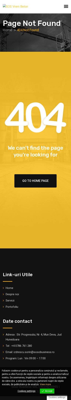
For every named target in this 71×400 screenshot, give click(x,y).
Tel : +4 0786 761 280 (19, 346)
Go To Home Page (35, 181)
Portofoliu (12, 307)
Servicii (10, 300)
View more (45, 384)
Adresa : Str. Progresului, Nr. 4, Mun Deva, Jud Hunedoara (34, 337)
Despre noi (12, 294)
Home (9, 288)
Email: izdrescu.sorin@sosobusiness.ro (30, 352)
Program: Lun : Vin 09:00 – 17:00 (26, 358)
